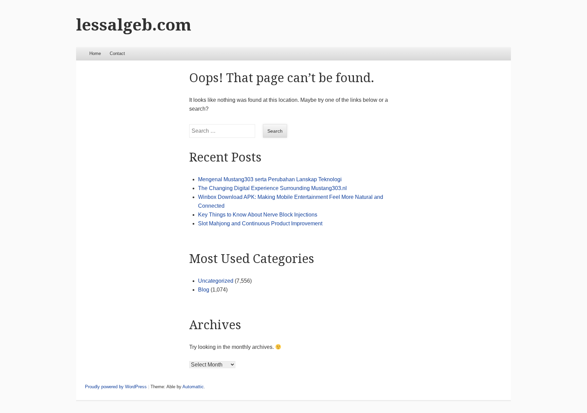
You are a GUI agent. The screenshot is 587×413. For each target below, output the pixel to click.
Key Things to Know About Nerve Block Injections (257, 215)
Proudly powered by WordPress (116, 386)
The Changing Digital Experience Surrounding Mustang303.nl (272, 188)
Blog (203, 290)
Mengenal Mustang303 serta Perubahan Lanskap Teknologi (270, 179)
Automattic (193, 386)
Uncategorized (215, 281)
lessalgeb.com (133, 25)
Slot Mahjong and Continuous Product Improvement (260, 223)
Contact (117, 53)
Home (95, 53)
